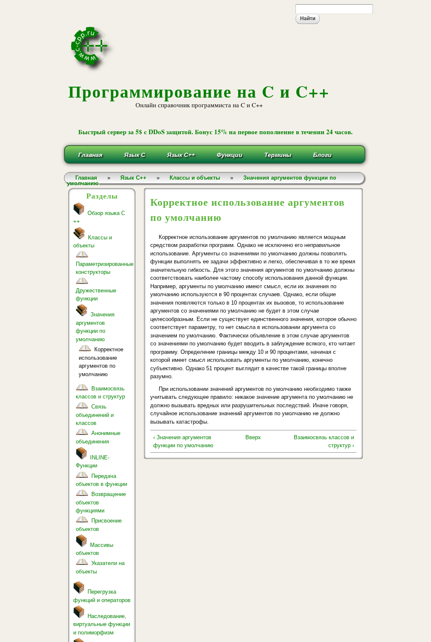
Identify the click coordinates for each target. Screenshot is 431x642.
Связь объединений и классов (95, 414)
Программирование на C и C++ (199, 91)
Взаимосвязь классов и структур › (324, 441)
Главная (90, 154)
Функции (229, 154)
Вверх (253, 437)
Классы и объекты (195, 178)
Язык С (134, 154)
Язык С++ (181, 154)
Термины (277, 154)
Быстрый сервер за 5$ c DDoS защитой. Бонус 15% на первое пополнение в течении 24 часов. (215, 131)
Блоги (322, 154)
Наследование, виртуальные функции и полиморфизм (101, 624)
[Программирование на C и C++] (93, 70)
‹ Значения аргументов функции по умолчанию (183, 441)
